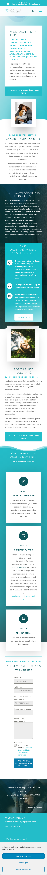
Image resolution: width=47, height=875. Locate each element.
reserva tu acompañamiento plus (23, 91)
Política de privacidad (16, 839)
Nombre (17, 677)
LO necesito (24, 317)
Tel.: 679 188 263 (12, 826)
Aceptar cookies (23, 856)
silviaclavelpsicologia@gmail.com (20, 822)
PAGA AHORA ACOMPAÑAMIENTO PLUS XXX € (24, 763)
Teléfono (18, 687)
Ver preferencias (23, 869)
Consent (18, 743)
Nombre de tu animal (22, 709)
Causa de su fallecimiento (19, 720)
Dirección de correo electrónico (22, 698)
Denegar (23, 863)
